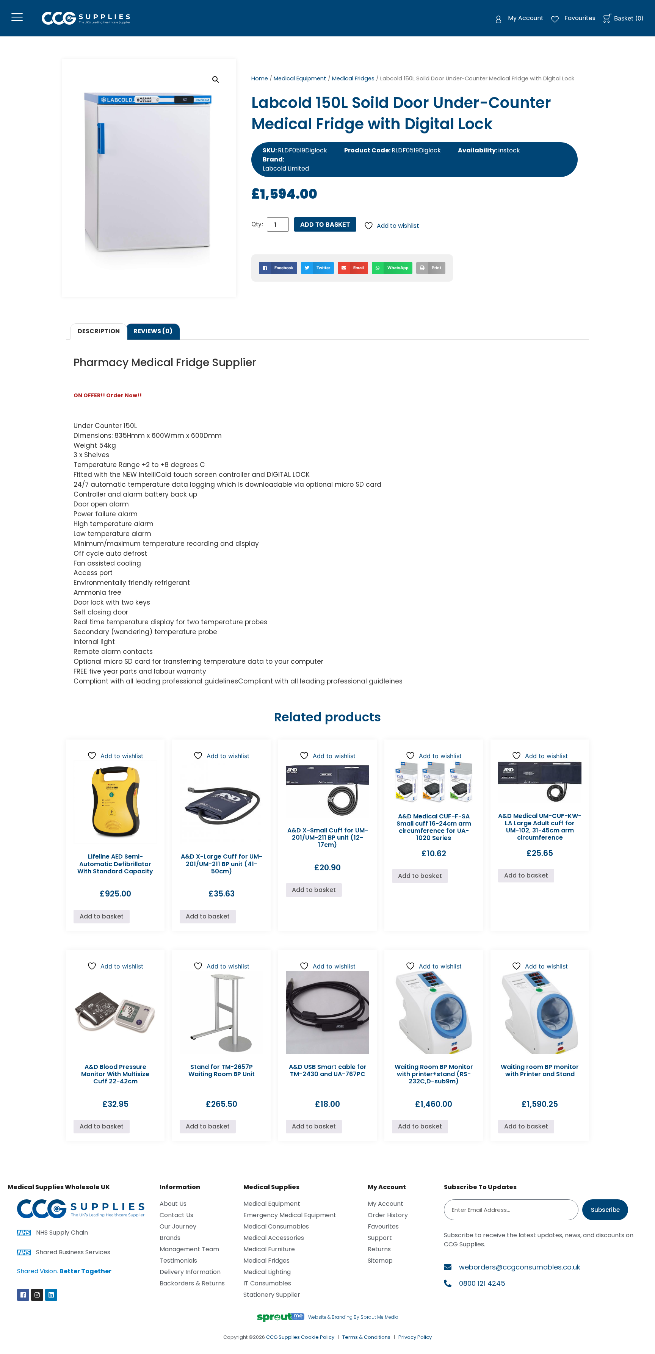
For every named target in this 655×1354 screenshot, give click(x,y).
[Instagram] (37, 1295)
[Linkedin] (51, 1295)
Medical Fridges (353, 78)
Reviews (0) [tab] (152, 331)
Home (259, 78)
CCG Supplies (283, 1337)
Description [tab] (99, 331)
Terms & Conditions (366, 1337)
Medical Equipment (300, 78)
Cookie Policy (317, 1337)
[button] (216, 79)
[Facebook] (23, 1295)
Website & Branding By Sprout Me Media (353, 1317)
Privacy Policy (415, 1337)
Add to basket (325, 224)
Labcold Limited (286, 168)
